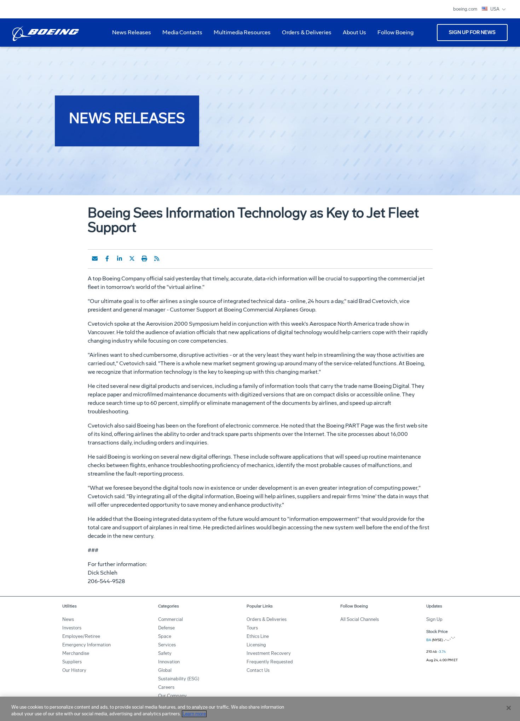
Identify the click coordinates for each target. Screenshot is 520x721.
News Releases (131, 32)
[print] (144, 258)
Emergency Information (86, 644)
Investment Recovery (269, 653)
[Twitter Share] (132, 258)
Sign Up (434, 619)
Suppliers (72, 661)
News (68, 619)
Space (164, 636)
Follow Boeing (395, 32)
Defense (166, 627)
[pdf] (169, 258)
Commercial (170, 619)
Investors (71, 627)
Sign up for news (472, 32)
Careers (166, 687)
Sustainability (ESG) (178, 678)
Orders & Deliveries (303, 35)
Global (165, 670)
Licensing (256, 644)
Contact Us (258, 670)
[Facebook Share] (107, 258)
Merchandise (75, 653)
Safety (165, 653)
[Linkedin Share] (119, 258)
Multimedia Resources (239, 35)
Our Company (172, 695)
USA (495, 9)
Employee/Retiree (81, 636)
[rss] (156, 258)
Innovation (169, 661)
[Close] (508, 708)
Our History (74, 670)
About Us (351, 35)
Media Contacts (182, 32)
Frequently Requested (270, 661)
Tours (252, 627)
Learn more (194, 713)
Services (167, 644)
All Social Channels (359, 619)
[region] (260, 709)
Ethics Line (258, 636)
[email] (94, 258)
